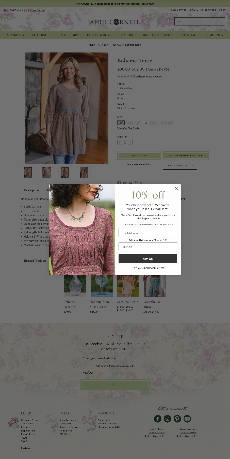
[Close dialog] (176, 188)
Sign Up (148, 259)
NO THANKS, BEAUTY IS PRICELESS (148, 268)
